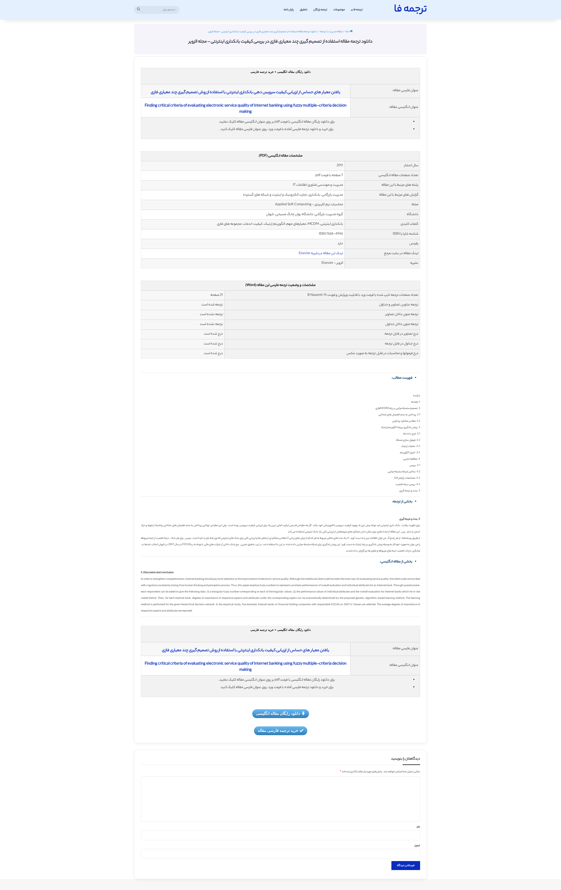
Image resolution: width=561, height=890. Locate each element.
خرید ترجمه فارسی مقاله (278, 730)
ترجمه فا (358, 9)
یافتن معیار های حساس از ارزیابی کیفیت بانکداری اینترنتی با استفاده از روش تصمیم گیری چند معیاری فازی (245, 650)
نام (418, 827)
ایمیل (417, 846)
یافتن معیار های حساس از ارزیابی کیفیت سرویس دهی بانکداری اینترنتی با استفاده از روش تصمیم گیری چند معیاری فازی (245, 92)
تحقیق (303, 9)
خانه (347, 32)
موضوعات (339, 9)
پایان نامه (289, 9)
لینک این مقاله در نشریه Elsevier (321, 253)
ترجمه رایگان (320, 9)
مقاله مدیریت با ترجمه (331, 32)
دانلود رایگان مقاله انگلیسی (278, 713)
